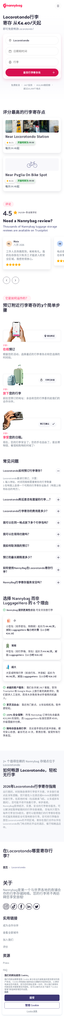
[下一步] (15, 280)
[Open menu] (58, 6)
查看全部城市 (10, 932)
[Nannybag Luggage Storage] (15, 5)
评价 (5, 947)
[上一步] (6, 280)
